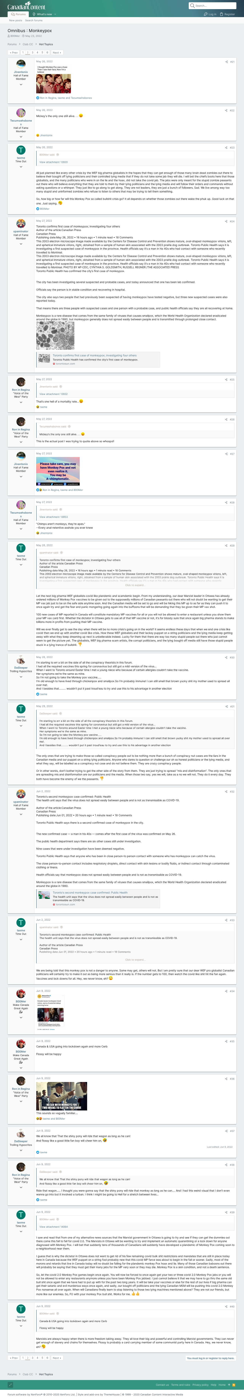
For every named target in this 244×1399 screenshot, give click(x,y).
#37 (232, 1130)
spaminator (20, 231)
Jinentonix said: (48, 386)
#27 (232, 453)
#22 (232, 110)
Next (56, 52)
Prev (15, 52)
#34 (232, 991)
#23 (232, 147)
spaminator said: (49, 552)
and (54, 1118)
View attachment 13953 (53, 516)
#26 (232, 419)
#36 (232, 1078)
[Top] (229, 1385)
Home (222, 1384)
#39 (232, 1212)
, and (66, 97)
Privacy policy (201, 1384)
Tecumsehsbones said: (53, 426)
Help (213, 1384)
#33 (232, 920)
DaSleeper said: (48, 713)
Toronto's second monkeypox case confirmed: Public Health (90, 892)
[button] (55, 14)
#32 (232, 791)
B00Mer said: (47, 154)
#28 (232, 502)
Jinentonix (21, 72)
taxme (21, 157)
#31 (232, 706)
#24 (232, 221)
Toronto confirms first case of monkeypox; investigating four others (94, 355)
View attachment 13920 (53, 162)
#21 (232, 61)
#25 (232, 379)
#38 (232, 1164)
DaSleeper (21, 667)
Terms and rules (180, 1384)
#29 (232, 545)
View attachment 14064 (53, 1226)
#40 (232, 1306)
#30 (232, 657)
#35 (232, 1041)
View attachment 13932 (53, 393)
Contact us (162, 1384)
